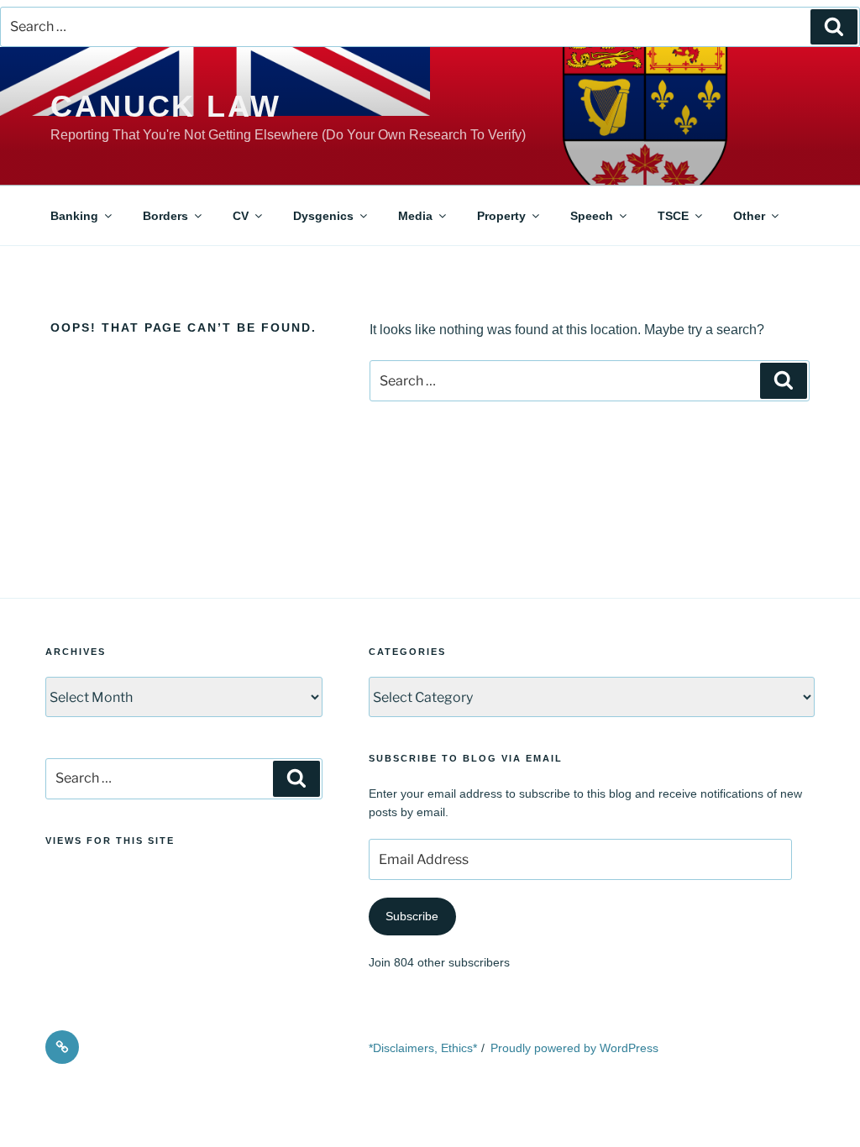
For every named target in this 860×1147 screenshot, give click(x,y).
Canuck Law (165, 106)
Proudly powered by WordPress (574, 1048)
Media (415, 216)
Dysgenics (323, 216)
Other (749, 216)
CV (241, 216)
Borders (165, 216)
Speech (591, 216)
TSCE (673, 216)
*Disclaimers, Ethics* (423, 1048)
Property (501, 216)
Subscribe (411, 916)
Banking (74, 216)
